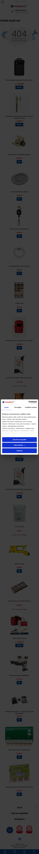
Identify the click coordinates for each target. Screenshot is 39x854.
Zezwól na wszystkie (19, 439)
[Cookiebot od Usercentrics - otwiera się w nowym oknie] (28, 402)
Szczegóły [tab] (17, 407)
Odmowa (20, 450)
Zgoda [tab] (6, 407)
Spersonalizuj (18, 445)
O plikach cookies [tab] (31, 407)
